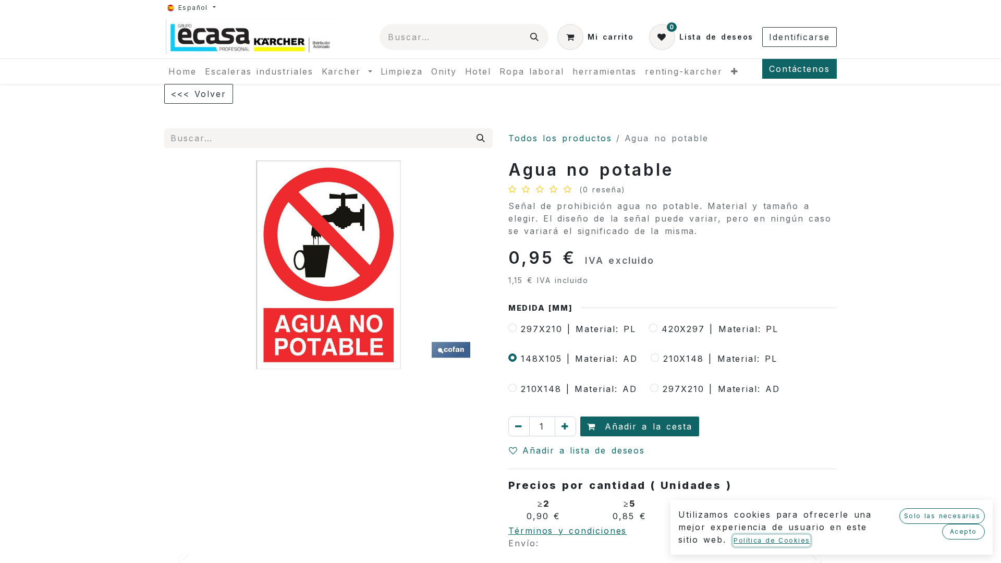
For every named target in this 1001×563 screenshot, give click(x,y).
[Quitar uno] (519, 426)
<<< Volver (198, 94)
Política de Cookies (772, 540)
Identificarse (799, 37)
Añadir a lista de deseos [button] (583, 450)
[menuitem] (182, 71)
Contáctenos (799, 69)
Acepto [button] (963, 531)
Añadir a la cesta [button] (646, 426)
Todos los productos (560, 138)
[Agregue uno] (565, 426)
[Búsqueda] (534, 37)
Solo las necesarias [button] (942, 516)
